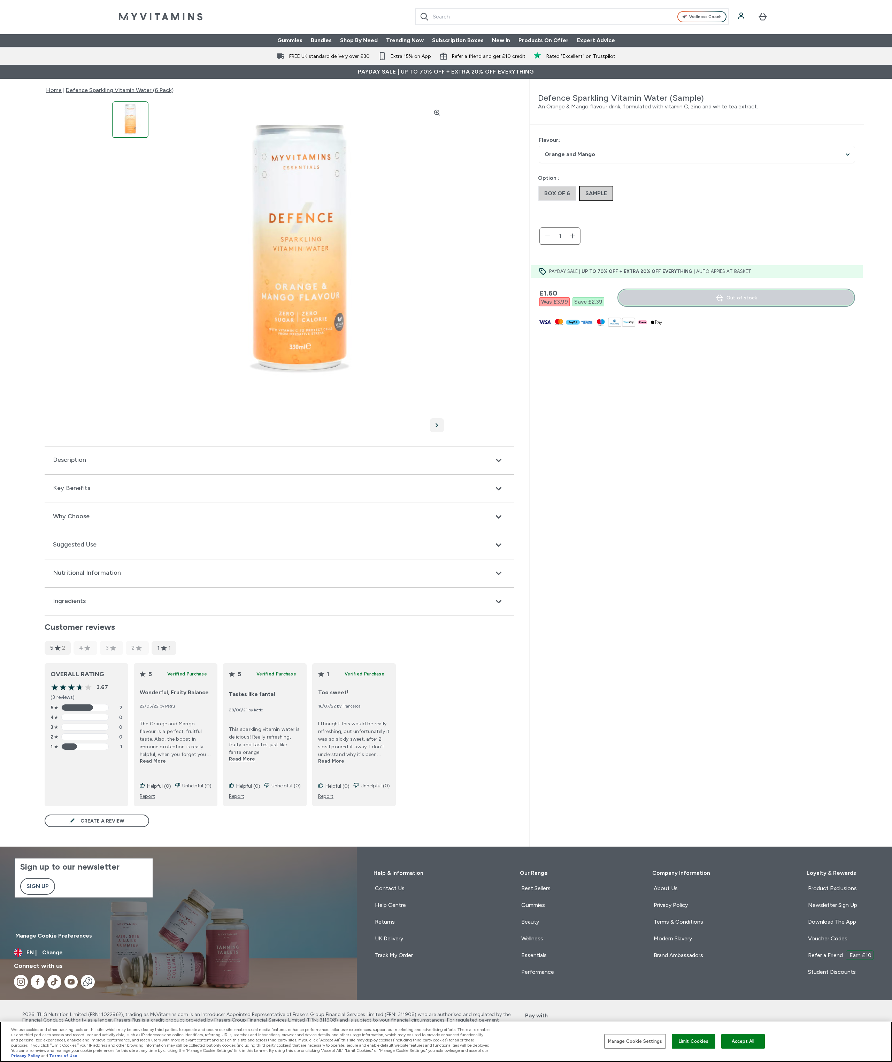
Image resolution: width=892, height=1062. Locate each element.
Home (54, 90)
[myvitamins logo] (160, 16)
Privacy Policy (671, 905)
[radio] (557, 193)
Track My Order (394, 955)
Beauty (530, 922)
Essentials (534, 955)
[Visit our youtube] (71, 982)
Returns (385, 922)
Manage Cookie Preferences (53, 936)
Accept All (743, 1041)
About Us (666, 888)
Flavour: (549, 140)
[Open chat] (88, 982)
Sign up (37, 886)
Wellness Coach (705, 16)
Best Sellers (536, 888)
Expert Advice (596, 40)
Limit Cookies (694, 1041)
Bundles (321, 40)
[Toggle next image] (437, 425)
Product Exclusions (832, 888)
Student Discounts (832, 972)
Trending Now (405, 40)
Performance (537, 972)
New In (501, 40)
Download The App (832, 922)
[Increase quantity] (572, 236)
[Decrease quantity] (547, 236)
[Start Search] (424, 16)
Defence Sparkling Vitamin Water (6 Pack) (120, 90)
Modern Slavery (673, 938)
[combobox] (572, 16)
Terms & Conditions (678, 922)
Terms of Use (63, 1055)
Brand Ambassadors (678, 955)
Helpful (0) (159, 786)
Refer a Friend (839, 955)
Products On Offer (543, 40)
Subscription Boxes (458, 40)
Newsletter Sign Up (832, 905)
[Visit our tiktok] (54, 982)
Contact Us (390, 888)
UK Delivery (389, 938)
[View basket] (762, 16)
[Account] (741, 17)
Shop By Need (359, 40)
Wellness (532, 938)
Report (147, 796)
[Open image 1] (130, 119)
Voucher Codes (827, 938)
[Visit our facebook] (38, 982)
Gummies (289, 40)
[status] (560, 236)
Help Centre (390, 905)
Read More (153, 761)
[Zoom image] (437, 112)
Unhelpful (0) (197, 785)
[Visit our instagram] (21, 982)
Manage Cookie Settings (635, 1041)
